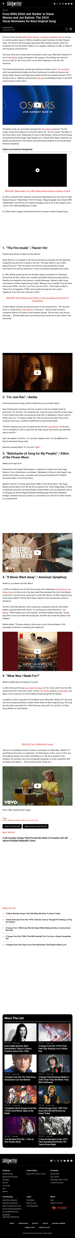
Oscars (36, 820)
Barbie (14, 57)
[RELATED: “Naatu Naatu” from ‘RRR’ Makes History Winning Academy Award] (37, 191)
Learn (28, 1197)
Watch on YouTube (56, 1203)
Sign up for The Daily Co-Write (36, 1174)
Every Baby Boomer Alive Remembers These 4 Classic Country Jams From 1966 (18, 1048)
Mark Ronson (59, 37)
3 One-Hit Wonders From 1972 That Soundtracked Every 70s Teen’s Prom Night (53, 1142)
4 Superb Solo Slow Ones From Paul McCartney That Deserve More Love (36, 945)
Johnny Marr (62, 691)
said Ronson (53, 427)
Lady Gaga (41, 78)
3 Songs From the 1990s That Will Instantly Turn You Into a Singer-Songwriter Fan (38, 937)
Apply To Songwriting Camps (12, 1206)
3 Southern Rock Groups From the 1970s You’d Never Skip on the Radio (20, 1111)
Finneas (36, 37)
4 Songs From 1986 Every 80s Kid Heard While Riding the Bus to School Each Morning (38, 929)
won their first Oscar (33, 688)
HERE (37, 447)
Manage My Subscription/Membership (11, 1216)
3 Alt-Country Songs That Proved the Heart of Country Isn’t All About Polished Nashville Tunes (35, 839)
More (52, 1197)
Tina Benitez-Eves (8, 27)
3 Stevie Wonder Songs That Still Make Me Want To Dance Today (33, 913)
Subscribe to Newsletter (10, 1203)
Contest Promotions (56, 1182)
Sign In (45, 1223)
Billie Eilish (27, 37)
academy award (7, 820)
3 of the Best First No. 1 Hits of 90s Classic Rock (19, 1140)
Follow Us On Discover (11, 826)
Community (8, 1197)
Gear (4, 1188)
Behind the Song (8, 1174)
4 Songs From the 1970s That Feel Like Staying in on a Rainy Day (52, 1048)
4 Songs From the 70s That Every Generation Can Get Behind (20, 1078)
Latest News (31, 1170)
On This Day (6, 1185)
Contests (54, 1170)
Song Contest (54, 1174)
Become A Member (58, 1223)
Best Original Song (18, 820)
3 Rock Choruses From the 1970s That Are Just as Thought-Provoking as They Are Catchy (39, 921)
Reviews (5, 1191)
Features (6, 1170)
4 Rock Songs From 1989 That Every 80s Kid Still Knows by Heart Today (52, 1111)
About (12, 1223)
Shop (52, 1200)
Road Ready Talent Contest (59, 1179)
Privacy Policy (44, 1227)
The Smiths (44, 691)
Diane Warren (47, 129)
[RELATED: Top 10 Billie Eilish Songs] (37, 744)
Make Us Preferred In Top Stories (35, 826)
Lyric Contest (54, 1177)
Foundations (30, 1200)
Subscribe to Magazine (10, 1200)
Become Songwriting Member (12, 1209)
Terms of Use (30, 1227)
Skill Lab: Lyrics (31, 1203)
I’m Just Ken (63, 69)
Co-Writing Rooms (32, 1206)
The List (5, 10)
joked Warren (27, 310)
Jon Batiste (44, 37)
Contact (35, 1223)
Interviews (6, 1179)
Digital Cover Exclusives (10, 1177)
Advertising (23, 1223)
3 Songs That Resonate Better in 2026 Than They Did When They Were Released (53, 1079)
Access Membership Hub (10, 1212)
